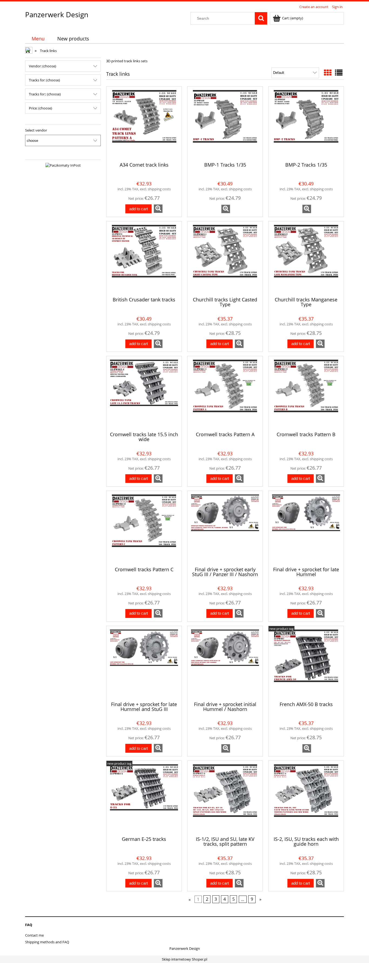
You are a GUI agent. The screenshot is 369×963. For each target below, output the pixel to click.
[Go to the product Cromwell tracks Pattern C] (144, 528)
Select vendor (36, 130)
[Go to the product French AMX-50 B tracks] (306, 663)
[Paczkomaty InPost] (63, 165)
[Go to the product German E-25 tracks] (144, 798)
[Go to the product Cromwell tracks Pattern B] (306, 393)
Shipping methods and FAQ (47, 942)
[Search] (261, 18)
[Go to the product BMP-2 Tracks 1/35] (306, 123)
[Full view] (339, 72)
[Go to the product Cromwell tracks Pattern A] (225, 393)
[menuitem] (38, 38)
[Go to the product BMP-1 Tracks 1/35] (225, 123)
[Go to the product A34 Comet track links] (144, 123)
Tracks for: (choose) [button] (44, 80)
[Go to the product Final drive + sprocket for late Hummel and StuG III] (144, 663)
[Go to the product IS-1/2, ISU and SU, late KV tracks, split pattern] (225, 798)
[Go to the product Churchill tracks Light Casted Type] (225, 258)
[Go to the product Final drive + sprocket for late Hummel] (306, 528)
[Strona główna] (29, 51)
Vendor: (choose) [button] (42, 66)
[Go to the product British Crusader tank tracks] (144, 258)
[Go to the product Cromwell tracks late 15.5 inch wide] (144, 393)
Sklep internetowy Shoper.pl (184, 959)
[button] (158, 208)
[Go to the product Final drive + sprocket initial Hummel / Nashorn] (225, 663)
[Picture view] (327, 72)
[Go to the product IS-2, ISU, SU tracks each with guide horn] (306, 798)
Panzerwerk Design (56, 14)
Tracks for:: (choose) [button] (45, 94)
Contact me (34, 935)
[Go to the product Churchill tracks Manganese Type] (306, 258)
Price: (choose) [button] (40, 108)
